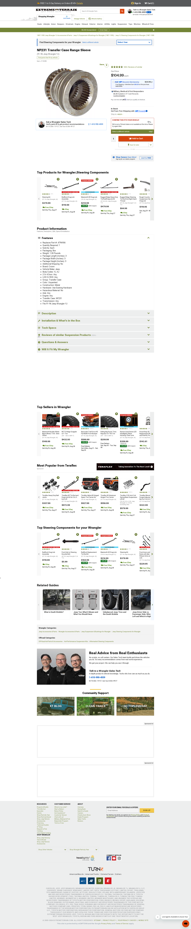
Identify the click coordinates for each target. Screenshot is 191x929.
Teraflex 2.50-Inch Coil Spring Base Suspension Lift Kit (128, 500)
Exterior (93, 24)
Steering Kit (50, 198)
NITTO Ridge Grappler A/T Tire (69, 434)
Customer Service (60, 815)
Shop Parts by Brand (44, 817)
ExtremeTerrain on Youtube (114, 858)
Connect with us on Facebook (109, 858)
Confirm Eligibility (119, 96)
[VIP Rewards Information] (146, 111)
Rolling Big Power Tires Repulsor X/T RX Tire (108, 434)
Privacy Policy (135, 815)
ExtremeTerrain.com (56, 10)
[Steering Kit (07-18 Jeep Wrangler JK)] (51, 186)
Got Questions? (59, 813)
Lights (113, 24)
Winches (137, 24)
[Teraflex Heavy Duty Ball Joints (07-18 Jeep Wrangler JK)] (51, 484)
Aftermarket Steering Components (102, 641)
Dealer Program (83, 817)
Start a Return (59, 809)
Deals (39, 24)
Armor (53, 24)
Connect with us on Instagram (119, 858)
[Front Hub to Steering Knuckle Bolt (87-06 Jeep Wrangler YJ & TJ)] (70, 541)
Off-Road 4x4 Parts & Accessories (51, 641)
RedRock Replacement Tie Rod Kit (89, 554)
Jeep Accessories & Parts (48, 631)
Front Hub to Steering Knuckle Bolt (70, 555)
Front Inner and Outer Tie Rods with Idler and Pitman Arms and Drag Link (148, 556)
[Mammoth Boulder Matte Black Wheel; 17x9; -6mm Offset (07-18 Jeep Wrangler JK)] (51, 420)
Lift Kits (107, 24)
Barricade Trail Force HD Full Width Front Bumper (89, 434)
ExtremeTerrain (107, 874)
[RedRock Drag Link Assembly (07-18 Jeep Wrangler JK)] (70, 186)
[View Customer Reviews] (117, 67)
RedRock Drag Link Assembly (69, 199)
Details (80, 3)
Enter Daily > (104, 30)
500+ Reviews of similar (133, 67)
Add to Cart (137, 138)
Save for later (134, 145)
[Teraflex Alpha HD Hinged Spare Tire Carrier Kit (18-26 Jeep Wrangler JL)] (90, 484)
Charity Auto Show (84, 815)
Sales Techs (82, 819)
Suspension (122, 24)
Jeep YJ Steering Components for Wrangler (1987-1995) (135, 35)
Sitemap (97, 920)
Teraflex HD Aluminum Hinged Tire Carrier (108, 497)
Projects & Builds (42, 807)
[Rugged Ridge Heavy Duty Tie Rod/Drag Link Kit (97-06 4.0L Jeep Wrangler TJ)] (109, 186)
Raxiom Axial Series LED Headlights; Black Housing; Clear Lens (128, 434)
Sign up (147, 810)
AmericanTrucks (92, 874)
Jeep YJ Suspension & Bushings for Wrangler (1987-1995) (93, 35)
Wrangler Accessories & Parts (69, 631)
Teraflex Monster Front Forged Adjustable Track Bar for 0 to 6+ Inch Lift (148, 498)
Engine (77, 24)
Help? (151, 131)
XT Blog (39, 827)
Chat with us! (58, 817)
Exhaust (85, 24)
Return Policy (58, 811)
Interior (100, 24)
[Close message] (153, 30)
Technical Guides (43, 825)
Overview (81, 807)
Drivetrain (69, 24)
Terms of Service (122, 923)
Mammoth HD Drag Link (89, 198)
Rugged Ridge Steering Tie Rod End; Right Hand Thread (128, 200)
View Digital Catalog (44, 833)
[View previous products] (39, 198)
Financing (40, 823)
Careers (80, 813)
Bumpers (60, 24)
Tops (130, 24)
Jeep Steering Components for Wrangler (126, 631)
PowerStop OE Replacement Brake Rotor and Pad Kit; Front (148, 434)
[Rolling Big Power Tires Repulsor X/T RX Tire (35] (109, 420)
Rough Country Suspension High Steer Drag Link (147, 200)
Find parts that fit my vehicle (48, 57)
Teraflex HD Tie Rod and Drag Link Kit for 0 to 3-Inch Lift (70, 498)
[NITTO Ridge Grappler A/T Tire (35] (70, 420)
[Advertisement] (95, 741)
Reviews (80, 821)
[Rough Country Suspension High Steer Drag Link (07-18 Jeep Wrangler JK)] (148, 186)
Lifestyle (46, 24)
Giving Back (82, 809)
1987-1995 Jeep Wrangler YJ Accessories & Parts (54, 35)
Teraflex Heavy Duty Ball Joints (50, 497)
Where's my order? (60, 807)
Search (122, 11)
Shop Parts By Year (43, 815)
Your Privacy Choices (127, 920)
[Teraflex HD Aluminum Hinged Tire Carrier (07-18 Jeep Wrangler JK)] (109, 484)
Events (39, 813)
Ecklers (118, 874)
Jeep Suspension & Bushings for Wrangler (96, 631)
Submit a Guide (83, 811)
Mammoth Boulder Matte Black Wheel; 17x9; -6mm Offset (50, 434)
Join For (146, 158)
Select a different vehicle (120, 131)
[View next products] (152, 198)
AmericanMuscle (77, 874)
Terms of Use (59, 823)
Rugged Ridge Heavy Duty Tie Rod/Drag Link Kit (109, 200)
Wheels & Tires (148, 24)
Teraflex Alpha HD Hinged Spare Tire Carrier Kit (90, 497)
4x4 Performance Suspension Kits (76, 641)
